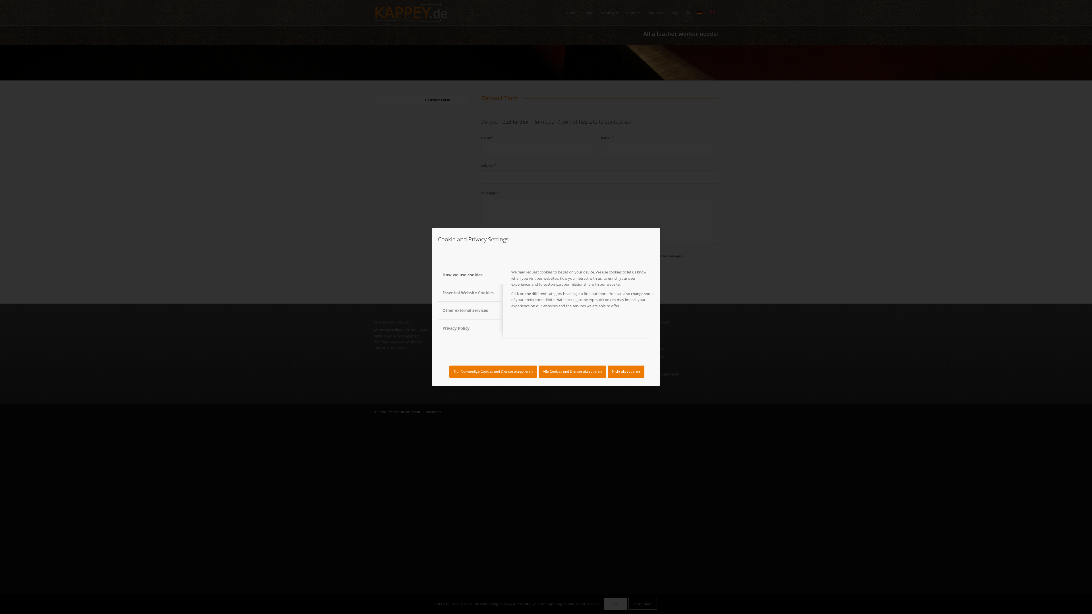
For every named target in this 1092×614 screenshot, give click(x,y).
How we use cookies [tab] (462, 274)
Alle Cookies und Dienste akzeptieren (572, 371)
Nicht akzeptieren (626, 371)
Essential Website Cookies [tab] (468, 292)
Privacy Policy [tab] (456, 328)
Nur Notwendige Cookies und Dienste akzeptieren (493, 371)
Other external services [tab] (465, 310)
